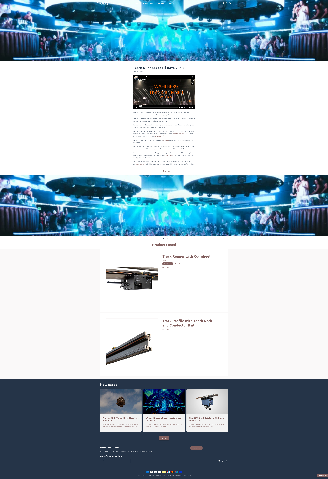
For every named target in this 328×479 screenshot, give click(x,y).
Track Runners (141, 115)
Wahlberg (143, 475)
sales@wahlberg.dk (145, 451)
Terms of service (187, 475)
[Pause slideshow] (171, 238)
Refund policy (178, 475)
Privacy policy (150, 475)
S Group (166, 140)
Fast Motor (167, 263)
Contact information (160, 475)
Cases (129, 3)
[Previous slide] (156, 238)
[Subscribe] (129, 461)
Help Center (161, 3)
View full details (167, 267)
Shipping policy (170, 475)
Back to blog (165, 171)
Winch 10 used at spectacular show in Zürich (164, 419)
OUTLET (171, 3)
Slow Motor (178, 263)
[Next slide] (167, 238)
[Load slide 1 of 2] (160, 238)
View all (164, 438)
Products (121, 3)
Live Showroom (148, 3)
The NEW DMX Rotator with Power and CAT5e (207, 419)
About (137, 3)
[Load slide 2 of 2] (163, 238)
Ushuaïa (158, 136)
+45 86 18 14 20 (133, 451)
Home (113, 3)
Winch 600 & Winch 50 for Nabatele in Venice (120, 419)
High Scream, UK (178, 134)
